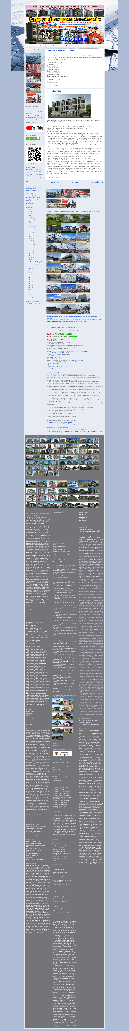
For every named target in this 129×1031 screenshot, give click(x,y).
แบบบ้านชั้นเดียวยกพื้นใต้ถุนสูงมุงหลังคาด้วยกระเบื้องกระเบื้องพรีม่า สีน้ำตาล (63, 655)
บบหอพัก (101, 587)
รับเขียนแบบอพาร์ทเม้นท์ (96, 564)
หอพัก (95, 543)
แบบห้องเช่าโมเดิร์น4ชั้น (98, 678)
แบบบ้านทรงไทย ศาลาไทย (97, 641)
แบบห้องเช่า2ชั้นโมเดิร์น (86, 675)
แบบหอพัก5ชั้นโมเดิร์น (89, 669)
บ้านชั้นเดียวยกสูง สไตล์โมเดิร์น (96, 588)
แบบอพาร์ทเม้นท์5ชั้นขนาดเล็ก (92, 691)
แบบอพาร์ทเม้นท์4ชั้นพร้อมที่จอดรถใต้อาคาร (89, 690)
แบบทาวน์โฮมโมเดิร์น (54, 91)
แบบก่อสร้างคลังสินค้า (91, 621)
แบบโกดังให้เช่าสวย (94, 706)
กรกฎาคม (31, 219)
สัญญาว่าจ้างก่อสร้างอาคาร (59, 904)
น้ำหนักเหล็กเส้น (56, 808)
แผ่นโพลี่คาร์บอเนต (57, 773)
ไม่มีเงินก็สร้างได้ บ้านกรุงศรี (85, 722)
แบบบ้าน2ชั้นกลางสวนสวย (98, 628)
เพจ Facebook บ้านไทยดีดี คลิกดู (34, 115)
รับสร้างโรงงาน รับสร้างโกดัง (92, 600)
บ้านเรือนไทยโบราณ (92, 593)
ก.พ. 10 (32, 249)
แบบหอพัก (92, 541)
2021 (29, 213)
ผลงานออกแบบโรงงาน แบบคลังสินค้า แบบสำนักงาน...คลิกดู (60, 424)
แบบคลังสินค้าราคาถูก (87, 625)
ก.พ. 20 (32, 236)
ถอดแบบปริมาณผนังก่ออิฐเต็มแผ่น (60, 793)
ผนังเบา (54, 860)
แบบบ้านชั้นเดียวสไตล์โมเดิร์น (95, 640)
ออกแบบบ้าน (88, 614)
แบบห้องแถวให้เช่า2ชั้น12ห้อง (93, 681)
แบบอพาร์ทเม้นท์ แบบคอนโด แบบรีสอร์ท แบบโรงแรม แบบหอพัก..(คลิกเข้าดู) (64, 345)
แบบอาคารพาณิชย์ (30, 722)
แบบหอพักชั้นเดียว (97, 669)
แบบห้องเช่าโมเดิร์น (94, 676)
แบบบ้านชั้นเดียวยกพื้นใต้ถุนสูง (88, 635)
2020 (29, 270)
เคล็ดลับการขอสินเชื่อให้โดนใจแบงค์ (35, 859)
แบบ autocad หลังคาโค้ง (91, 620)
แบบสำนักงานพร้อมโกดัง (92, 667)
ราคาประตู (29, 819)
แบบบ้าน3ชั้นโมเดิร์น (95, 632)
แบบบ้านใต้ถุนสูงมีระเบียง (88, 664)
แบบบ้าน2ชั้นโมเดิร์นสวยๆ (86, 632)
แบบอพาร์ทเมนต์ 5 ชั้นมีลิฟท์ (90, 684)
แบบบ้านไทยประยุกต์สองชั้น (97, 665)
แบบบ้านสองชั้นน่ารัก (83, 652)
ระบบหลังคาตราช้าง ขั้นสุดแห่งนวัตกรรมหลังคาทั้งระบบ (59, 873)
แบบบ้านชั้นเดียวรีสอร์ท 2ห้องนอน (94, 638)
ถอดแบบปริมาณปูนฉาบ (58, 789)
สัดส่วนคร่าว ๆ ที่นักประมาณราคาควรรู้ (35, 826)
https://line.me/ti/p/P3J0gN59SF (75, 360)
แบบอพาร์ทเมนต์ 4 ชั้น (91, 682)
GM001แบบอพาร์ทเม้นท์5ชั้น (33, 300)
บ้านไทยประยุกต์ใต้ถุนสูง (90, 594)
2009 (29, 292)
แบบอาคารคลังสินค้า (99, 696)
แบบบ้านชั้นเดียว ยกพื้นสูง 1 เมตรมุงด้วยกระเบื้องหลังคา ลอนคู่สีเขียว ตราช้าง (64, 570)
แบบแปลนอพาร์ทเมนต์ (91, 700)
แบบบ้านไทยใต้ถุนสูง (82, 667)
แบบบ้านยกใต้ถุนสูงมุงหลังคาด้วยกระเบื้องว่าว (63, 640)
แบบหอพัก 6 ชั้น (82, 669)
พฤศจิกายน (32, 217)
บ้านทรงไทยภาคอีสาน (98, 590)
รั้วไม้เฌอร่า (55, 764)
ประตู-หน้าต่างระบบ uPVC (58, 771)
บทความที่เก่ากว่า (97, 182)
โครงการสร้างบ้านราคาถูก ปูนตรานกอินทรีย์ (89, 720)
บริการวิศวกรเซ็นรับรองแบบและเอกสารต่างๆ (61, 51)
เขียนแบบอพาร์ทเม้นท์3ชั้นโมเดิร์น (95, 565)
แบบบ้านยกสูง (89, 647)
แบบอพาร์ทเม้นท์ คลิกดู (31, 196)
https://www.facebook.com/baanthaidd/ (57, 366)
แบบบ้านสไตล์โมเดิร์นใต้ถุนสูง (84, 658)
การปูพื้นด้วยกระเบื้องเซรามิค (59, 845)
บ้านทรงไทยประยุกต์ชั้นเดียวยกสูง (89, 559)
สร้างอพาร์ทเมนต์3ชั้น (91, 606)
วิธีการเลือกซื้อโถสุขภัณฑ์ (58, 851)
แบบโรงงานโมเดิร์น (98, 582)
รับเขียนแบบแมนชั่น (92, 603)
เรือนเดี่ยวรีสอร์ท (99, 617)
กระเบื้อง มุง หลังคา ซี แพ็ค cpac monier (61, 762)
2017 (29, 277)
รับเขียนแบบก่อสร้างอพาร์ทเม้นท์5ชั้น (92, 602)
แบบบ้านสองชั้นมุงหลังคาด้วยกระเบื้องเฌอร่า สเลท (64, 600)
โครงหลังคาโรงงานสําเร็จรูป (96, 714)
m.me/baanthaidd (54, 358)
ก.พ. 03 (32, 259)
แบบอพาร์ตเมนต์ (83, 517)
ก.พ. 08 (32, 253)
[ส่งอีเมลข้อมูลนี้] (52, 85)
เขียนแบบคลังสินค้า (90, 617)
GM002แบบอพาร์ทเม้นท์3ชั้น (33, 301)
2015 (29, 279)
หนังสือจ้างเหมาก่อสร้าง (58, 898)
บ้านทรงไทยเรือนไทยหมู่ (83, 591)
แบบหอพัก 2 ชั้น (91, 577)
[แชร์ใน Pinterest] (57, 85)
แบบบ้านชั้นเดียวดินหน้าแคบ (91, 571)
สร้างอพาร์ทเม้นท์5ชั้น (83, 608)
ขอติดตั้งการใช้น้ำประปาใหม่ (59, 559)
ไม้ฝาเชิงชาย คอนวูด (57, 780)
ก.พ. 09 (32, 251)
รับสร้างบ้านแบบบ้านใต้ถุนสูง (91, 597)
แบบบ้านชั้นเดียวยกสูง (98, 635)
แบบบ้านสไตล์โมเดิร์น (87, 576)
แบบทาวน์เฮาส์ (29, 717)
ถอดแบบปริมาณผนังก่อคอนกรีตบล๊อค (61, 791)
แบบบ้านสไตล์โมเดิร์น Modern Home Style (94, 656)
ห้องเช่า (92, 547)
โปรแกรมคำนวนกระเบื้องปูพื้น (59, 844)
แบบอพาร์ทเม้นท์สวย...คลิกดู (33, 190)
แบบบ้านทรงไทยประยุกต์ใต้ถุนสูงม (86, 646)
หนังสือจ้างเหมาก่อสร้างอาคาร (59, 901)
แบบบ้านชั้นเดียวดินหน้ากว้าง (87, 634)
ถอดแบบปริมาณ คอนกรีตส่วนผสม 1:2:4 (61, 800)
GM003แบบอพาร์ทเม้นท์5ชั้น (33, 303)
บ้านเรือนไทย (84, 593)
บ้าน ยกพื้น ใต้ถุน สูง (84, 588)
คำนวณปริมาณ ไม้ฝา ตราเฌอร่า (60, 856)
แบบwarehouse (84, 621)
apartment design (82, 555)
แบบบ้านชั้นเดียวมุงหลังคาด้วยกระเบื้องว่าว (62, 605)
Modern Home (81, 584)
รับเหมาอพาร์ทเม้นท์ (86, 605)
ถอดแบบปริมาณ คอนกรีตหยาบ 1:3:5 (61, 802)
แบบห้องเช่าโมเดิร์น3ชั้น (88, 678)
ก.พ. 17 (32, 242)
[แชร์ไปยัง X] (55, 85)
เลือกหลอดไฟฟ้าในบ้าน (58, 869)
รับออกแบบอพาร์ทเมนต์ (93, 561)
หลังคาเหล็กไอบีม (87, 611)
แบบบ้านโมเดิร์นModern (85, 661)
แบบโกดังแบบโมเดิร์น (86, 706)
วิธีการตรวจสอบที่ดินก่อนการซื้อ (60, 561)
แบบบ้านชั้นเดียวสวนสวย (97, 549)
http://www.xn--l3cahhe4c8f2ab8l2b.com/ (61, 365)
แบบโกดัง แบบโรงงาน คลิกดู (33, 197)
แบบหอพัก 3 (100, 667)
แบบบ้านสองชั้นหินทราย (88, 655)
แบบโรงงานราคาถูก (96, 708)
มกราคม (31, 268)
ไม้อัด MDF (55, 778)
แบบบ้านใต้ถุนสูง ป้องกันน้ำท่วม (90, 662)
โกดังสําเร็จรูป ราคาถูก (93, 711)
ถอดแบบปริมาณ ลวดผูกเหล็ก (59, 806)
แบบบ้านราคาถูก (96, 647)
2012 (29, 285)
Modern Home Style (89, 544)
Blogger (79, 1025)
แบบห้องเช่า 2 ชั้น (90, 579)
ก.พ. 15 (32, 247)
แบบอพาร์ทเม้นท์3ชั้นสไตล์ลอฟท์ (94, 687)
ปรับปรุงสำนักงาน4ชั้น (91, 596)
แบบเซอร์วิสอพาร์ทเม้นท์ (83, 699)
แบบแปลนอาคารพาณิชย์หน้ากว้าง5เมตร (90, 702)
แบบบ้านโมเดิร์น (96, 576)
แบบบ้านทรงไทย (30, 713)
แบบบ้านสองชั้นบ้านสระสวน (92, 652)
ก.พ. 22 (32, 232)
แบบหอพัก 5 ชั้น (82, 579)
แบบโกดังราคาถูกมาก (84, 703)
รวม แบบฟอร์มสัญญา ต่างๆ (58, 549)
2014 (29, 281)
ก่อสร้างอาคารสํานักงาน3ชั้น (91, 585)
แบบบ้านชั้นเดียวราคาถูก (94, 637)
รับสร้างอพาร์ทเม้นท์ (85, 599)
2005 (29, 294)
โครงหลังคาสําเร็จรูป (87, 714)
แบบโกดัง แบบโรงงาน (38, 46)
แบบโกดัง (28, 715)
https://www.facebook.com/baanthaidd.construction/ (63, 368)
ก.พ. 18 (32, 240)
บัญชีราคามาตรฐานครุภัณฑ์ (33, 824)
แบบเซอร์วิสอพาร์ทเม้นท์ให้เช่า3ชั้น (96, 699)
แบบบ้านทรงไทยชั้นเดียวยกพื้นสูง (85, 643)
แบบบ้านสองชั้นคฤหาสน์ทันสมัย (87, 650)
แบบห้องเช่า (94, 552)
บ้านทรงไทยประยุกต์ (95, 546)
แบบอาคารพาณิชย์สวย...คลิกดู (33, 187)
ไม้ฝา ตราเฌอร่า (56, 769)
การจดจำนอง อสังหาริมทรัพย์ (33, 841)
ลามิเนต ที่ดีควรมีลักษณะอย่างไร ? (60, 858)
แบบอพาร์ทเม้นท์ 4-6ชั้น (64, 46)
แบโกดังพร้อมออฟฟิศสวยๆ (84, 711)
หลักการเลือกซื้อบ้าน (31, 857)
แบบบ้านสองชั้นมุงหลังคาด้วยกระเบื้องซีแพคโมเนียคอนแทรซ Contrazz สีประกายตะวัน (64, 645)
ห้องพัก (88, 547)
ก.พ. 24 (32, 228)
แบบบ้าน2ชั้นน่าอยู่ (96, 629)
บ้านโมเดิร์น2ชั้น (99, 593)
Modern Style (100, 553)
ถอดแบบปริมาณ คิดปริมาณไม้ (59, 804)
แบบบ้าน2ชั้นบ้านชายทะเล (92, 631)
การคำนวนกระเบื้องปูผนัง (58, 847)
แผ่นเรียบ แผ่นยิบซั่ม (57, 774)
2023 (29, 209)
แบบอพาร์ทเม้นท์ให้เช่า (90, 553)
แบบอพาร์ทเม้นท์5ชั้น (88, 543)
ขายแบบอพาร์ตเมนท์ (83, 558)
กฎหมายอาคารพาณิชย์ (98, 556)
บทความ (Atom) (57, 185)
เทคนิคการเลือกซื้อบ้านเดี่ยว (33, 853)
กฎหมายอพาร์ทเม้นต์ (87, 556)
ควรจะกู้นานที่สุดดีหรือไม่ (32, 855)
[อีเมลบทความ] (50, 85)
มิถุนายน (31, 221)
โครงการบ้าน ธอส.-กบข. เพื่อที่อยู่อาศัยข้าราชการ (90, 724)
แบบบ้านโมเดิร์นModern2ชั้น (95, 661)
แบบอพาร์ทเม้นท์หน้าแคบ (89, 696)
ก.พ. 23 (32, 230)
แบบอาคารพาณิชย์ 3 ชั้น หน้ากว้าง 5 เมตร (94, 697)
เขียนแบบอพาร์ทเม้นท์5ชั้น (84, 567)
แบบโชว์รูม (100, 706)
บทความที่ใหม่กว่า (52, 182)
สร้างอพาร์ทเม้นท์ (99, 606)
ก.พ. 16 (32, 244)
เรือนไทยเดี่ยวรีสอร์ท (83, 620)
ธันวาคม (31, 215)
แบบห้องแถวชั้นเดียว (98, 579)
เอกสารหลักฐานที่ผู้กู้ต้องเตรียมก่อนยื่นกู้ (35, 843)
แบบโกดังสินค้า (92, 703)
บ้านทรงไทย (87, 546)
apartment (86, 584)
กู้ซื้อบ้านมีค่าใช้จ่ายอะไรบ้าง (33, 848)
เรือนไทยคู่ (81, 618)
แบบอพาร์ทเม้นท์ (51, 46)
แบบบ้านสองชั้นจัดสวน (98, 650)
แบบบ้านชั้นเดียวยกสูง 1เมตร (84, 637)
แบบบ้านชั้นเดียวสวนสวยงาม (91, 573)
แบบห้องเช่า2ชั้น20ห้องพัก (89, 673)
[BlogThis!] (53, 85)
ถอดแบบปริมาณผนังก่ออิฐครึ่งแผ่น (60, 795)
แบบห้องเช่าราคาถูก (86, 676)
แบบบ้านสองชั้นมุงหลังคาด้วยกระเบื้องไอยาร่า (63, 590)
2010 (29, 289)
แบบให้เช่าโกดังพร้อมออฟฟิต (90, 709)
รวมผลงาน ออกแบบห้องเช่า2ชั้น (34, 178)
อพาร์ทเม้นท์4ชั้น (84, 612)
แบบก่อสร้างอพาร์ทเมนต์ (88, 568)
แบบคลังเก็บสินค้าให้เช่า (96, 625)
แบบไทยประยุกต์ (99, 709)
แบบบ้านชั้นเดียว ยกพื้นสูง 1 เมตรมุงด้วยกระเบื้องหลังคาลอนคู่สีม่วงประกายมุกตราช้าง (64, 576)
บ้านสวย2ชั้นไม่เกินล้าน (92, 591)
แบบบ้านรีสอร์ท (90, 574)
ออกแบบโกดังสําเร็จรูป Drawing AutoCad (87, 615)
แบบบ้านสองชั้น (30, 720)
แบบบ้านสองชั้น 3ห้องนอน (87, 649)
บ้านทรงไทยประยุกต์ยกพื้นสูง (84, 590)
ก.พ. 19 (32, 238)
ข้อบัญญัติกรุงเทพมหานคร (58, 558)
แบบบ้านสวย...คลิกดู (31, 188)
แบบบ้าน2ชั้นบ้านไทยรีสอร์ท (94, 570)
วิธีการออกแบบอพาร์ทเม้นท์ (96, 605)
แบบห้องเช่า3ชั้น (95, 675)
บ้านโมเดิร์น (84, 561)
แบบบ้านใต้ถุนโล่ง (97, 664)
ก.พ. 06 (32, 257)
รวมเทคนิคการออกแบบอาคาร (33, 169)
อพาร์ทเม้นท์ (97, 547)
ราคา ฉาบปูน (29, 822)
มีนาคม (31, 224)
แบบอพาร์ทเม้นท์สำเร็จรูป (93, 694)
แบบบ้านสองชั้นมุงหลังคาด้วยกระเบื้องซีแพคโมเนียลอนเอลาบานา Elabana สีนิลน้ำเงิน (64, 642)
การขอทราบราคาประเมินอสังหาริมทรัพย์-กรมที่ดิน (32, 835)
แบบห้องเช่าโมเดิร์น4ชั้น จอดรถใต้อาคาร (87, 679)
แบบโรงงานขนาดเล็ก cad (87, 582)
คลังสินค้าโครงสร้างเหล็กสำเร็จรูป (91, 587)
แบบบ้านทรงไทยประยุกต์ (96, 643)
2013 (29, 283)
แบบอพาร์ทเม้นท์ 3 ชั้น (84, 580)
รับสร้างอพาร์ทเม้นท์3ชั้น (94, 599)
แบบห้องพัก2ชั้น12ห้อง (88, 670)
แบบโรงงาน (29, 724)
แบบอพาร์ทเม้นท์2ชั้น (90, 539)
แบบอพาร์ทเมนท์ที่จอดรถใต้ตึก (92, 685)
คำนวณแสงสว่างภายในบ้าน (59, 877)
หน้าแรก (75, 182)
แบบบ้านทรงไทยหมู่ (97, 646)
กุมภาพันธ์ (31, 226)
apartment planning (91, 555)
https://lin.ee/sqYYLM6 (84, 362)
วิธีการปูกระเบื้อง (56, 842)
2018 (29, 275)
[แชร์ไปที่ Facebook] (56, 85)
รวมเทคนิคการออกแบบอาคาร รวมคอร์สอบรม (85, 46)
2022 (29, 211)
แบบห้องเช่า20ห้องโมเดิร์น (93, 672)
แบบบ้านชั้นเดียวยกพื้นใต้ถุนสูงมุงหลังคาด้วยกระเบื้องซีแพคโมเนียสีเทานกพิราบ (63, 618)
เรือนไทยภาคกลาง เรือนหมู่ (97, 618)
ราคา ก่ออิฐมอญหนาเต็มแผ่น (33, 820)
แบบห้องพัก (88, 552)
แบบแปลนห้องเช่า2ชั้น (83, 700)
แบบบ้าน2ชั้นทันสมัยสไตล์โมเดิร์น (85, 629)
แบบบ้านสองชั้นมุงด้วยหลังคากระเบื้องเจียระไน (63, 595)
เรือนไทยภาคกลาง (87, 618)
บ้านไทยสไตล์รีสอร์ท (83, 596)
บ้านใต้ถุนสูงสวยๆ (82, 594)
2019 (29, 273)
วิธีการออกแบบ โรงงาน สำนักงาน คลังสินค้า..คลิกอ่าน (59, 422)
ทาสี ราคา (28, 817)
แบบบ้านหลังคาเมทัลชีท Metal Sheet (61, 588)
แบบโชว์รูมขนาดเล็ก (82, 708)
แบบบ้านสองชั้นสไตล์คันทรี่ (90, 653)
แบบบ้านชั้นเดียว (30, 719)
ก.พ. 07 (32, 255)
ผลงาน (28, 46)
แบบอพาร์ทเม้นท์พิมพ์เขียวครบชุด (92, 693)
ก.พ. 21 (32, 234)
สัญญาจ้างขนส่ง (56, 906)
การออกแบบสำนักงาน (92, 584)
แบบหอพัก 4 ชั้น (99, 577)
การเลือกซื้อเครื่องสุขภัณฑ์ (58, 849)
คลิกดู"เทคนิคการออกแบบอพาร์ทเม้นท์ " (90, 531)
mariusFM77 (67, 1025)
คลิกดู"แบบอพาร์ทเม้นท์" (85, 529)
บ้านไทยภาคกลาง (99, 594)
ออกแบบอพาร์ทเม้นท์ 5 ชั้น (97, 614)
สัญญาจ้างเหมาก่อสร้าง (58, 896)
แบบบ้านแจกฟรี (93, 659)
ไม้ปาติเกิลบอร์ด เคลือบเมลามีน (60, 776)
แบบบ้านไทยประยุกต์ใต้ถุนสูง (93, 550)
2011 (29, 287)
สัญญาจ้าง (54, 893)
